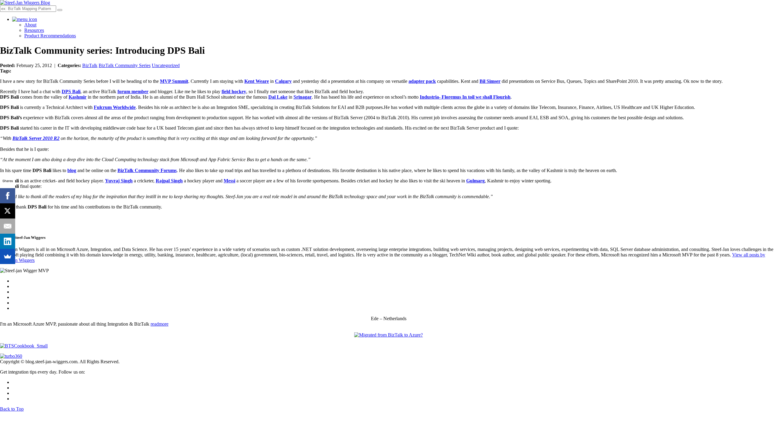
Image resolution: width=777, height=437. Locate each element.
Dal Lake (277, 97)
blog (71, 170)
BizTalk (89, 65)
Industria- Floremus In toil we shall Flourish (465, 97)
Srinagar (302, 97)
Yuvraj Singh (119, 180)
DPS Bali (71, 91)
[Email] (7, 226)
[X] (7, 210)
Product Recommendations (50, 35)
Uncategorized (166, 65)
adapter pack (422, 81)
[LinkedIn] (7, 241)
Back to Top (12, 409)
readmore (159, 324)
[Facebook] (7, 195)
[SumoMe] (7, 256)
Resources (34, 30)
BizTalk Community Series (125, 65)
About (30, 24)
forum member (132, 91)
